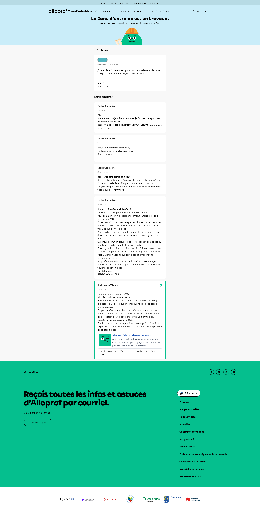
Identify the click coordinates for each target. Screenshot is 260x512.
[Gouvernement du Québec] (67, 499)
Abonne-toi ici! (38, 422)
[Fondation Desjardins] (151, 499)
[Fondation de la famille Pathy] (88, 499)
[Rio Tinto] (109, 499)
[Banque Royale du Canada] (172, 499)
